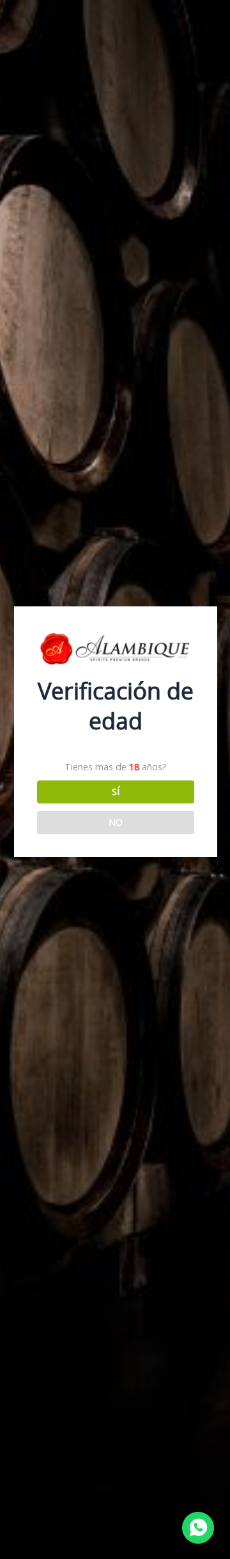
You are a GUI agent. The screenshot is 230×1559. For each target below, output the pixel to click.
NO (116, 822)
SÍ (115, 791)
